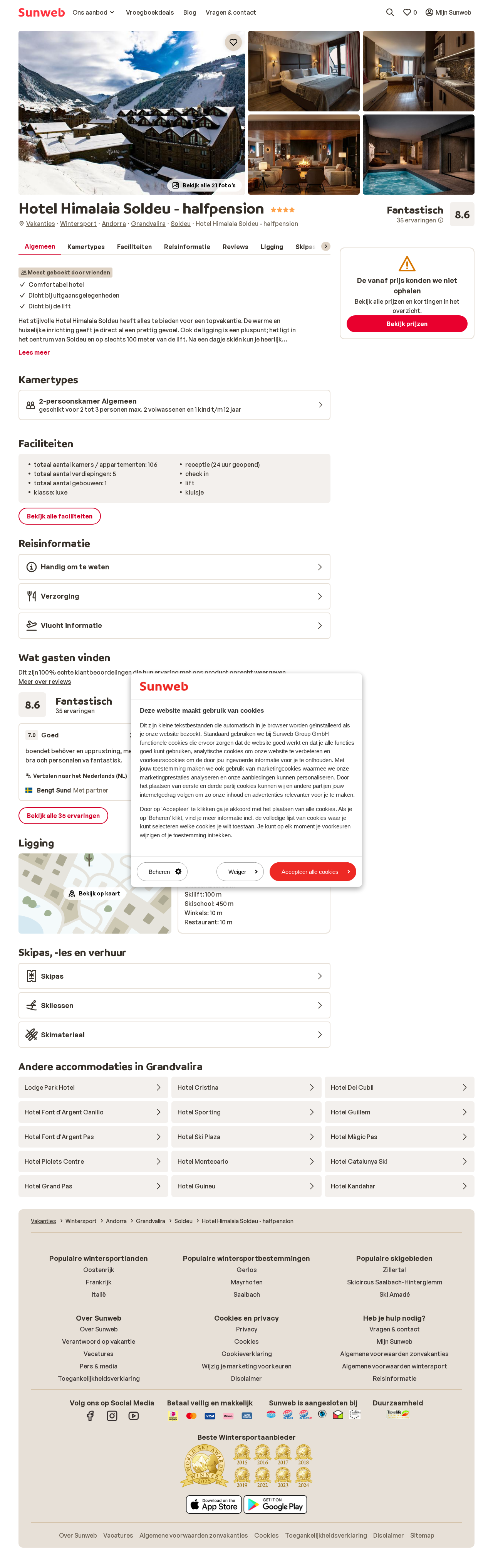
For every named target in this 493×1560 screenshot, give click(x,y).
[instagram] (112, 1420)
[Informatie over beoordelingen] (440, 220)
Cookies (246, 1341)
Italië (99, 1294)
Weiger (237, 871)
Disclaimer (246, 1378)
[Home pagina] (41, 12)
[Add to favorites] (233, 42)
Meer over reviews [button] (44, 681)
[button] (131, 113)
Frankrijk (99, 1282)
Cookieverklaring (246, 1354)
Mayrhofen (247, 1282)
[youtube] (133, 1420)
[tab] (39, 246)
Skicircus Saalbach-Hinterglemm (394, 1282)
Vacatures (99, 1354)
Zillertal (394, 1270)
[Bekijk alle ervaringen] (431, 214)
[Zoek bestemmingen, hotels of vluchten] (390, 12)
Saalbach (246, 1294)
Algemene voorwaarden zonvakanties (394, 1354)
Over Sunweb (99, 1329)
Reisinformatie (394, 1378)
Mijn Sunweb (395, 1341)
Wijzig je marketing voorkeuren (247, 1366)
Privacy (246, 1329)
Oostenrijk (98, 1270)
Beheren (159, 871)
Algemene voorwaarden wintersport (394, 1366)
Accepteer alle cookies (310, 871)
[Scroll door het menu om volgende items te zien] (325, 246)
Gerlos (246, 1270)
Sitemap (422, 1535)
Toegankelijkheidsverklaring (99, 1378)
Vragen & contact (394, 1329)
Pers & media (98, 1366)
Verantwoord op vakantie (98, 1341)
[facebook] (90, 1420)
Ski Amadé (394, 1294)
